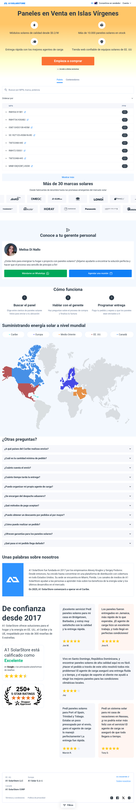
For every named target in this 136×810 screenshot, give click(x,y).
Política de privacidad (36, 798)
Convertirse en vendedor (109, 3)
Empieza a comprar (68, 61)
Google (10, 667)
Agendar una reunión (98, 273)
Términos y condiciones (15, 798)
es (92, 3)
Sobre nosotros (123, 781)
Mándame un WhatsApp (33, 273)
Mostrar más (68, 177)
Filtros (70, 805)
